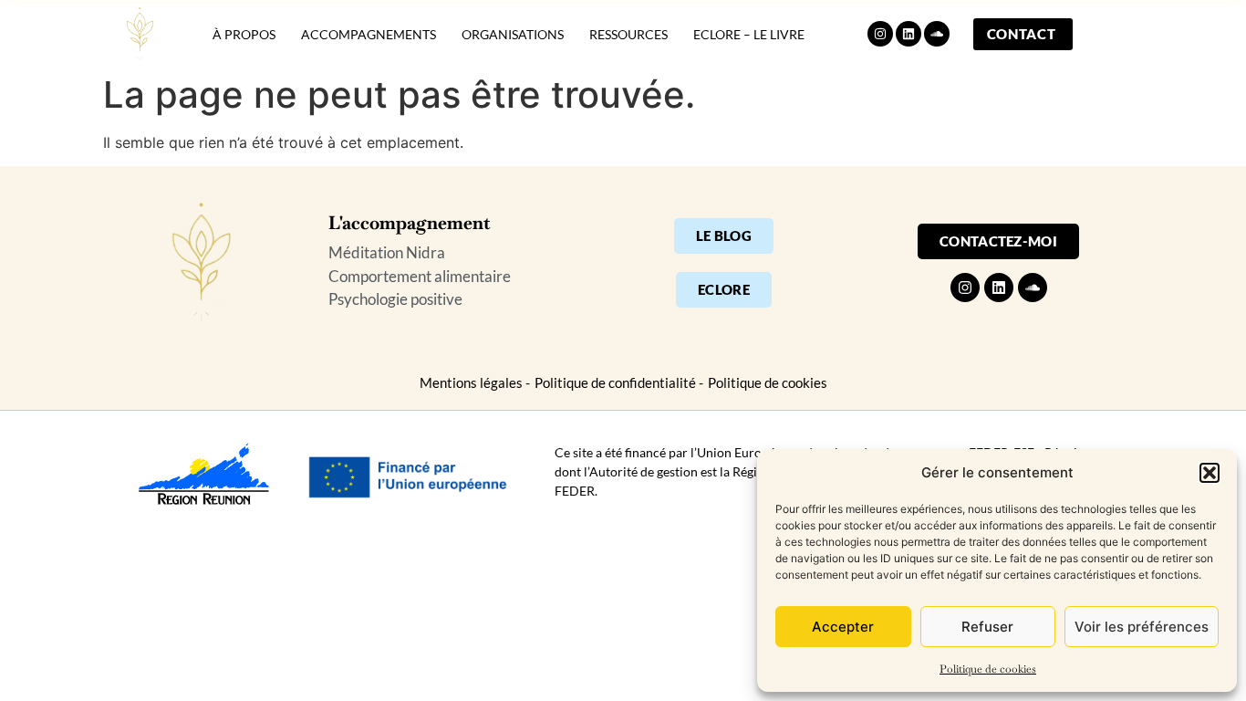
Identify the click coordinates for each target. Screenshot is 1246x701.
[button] (1209, 473)
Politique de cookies (988, 669)
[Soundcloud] (937, 34)
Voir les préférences (1142, 626)
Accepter (843, 626)
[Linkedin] (908, 34)
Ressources (628, 34)
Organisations (513, 34)
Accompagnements (368, 34)
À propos (244, 34)
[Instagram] (880, 34)
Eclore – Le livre (749, 34)
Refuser (987, 626)
